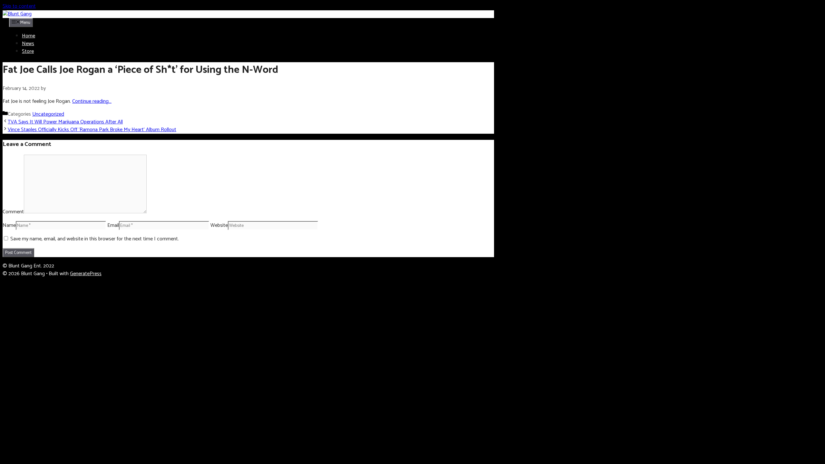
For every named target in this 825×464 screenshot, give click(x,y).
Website (219, 225)
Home (28, 36)
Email (113, 225)
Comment (13, 212)
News (28, 43)
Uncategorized (48, 114)
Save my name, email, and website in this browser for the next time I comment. (94, 239)
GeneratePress (86, 273)
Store (28, 51)
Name (9, 225)
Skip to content (19, 6)
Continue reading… (92, 101)
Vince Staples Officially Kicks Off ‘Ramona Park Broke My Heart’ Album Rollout (92, 129)
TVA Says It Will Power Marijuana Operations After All (65, 122)
